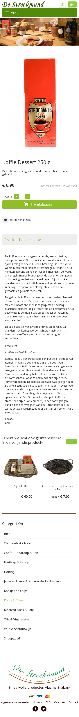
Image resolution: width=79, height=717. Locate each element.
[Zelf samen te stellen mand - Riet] (58, 466)
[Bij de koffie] (21, 466)
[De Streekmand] (23, 4)
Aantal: (9, 196)
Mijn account (62, 4)
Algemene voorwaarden (15, 702)
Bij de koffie (21, 486)
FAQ (48, 702)
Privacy (37, 702)
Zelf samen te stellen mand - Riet (58, 487)
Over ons (59, 702)
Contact (73, 702)
